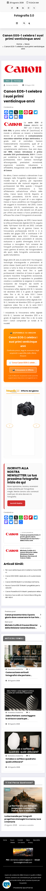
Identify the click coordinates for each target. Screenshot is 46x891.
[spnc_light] (29, 23)
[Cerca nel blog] (6, 884)
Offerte (12, 842)
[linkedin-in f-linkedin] (23, 8)
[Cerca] (24, 23)
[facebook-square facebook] (17, 8)
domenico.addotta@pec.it (21, 860)
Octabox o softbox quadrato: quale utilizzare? (21, 760)
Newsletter (36, 840)
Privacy (30, 842)
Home (5, 840)
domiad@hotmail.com (23, 862)
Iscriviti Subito (16, 503)
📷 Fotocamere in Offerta (23, 370)
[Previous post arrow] (40, 614)
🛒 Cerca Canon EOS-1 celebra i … (24, 363)
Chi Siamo (21, 842)
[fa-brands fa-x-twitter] (34, 8)
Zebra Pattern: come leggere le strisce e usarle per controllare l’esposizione (20, 717)
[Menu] (16, 23)
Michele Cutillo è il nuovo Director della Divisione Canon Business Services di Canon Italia (21, 626)
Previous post (10, 611)
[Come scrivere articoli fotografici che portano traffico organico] (23, 657)
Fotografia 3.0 (24, 15)
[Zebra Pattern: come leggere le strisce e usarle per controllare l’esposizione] (23, 701)
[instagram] (28, 8)
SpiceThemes (28, 888)
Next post (9, 622)
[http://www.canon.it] (13, 124)
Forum (12, 840)
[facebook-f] (12, 8)
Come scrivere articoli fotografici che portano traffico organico (18, 674)
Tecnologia (17, 81)
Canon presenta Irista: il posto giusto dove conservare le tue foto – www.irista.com (22, 616)
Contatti (20, 840)
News (7, 81)
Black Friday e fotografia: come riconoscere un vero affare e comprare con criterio (22, 819)
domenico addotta (12, 85)
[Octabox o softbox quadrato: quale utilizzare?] (23, 744)
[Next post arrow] (40, 626)
